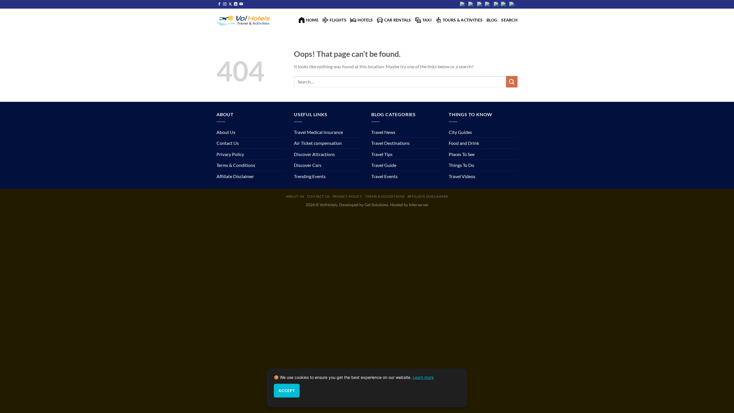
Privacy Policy (230, 154)
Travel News (383, 132)
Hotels (365, 19)
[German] (489, 4)
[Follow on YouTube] (241, 4)
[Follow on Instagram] (225, 4)
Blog (492, 19)
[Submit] (512, 81)
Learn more (423, 377)
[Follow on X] (230, 4)
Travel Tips (382, 154)
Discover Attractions (314, 154)
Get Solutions (376, 204)
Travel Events (384, 176)
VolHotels (328, 204)
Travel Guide (383, 165)
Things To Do (461, 165)
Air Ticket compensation (318, 143)
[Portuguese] (505, 4)
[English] (472, 4)
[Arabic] (464, 4)
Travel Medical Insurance (318, 132)
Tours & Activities (463, 19)
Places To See (462, 154)
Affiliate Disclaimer (235, 176)
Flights (338, 19)
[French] (481, 4)
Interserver (419, 204)
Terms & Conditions (235, 165)
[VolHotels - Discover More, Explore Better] (244, 20)
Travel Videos (462, 176)
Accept (286, 390)
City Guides (460, 132)
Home (312, 19)
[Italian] (497, 4)
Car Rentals (397, 19)
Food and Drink (464, 143)
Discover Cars (307, 165)
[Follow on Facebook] (219, 4)
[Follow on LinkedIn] (235, 4)
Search (509, 19)
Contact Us (227, 143)
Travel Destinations (390, 143)
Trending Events (310, 176)
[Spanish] (513, 4)
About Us (225, 132)
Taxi (427, 19)
